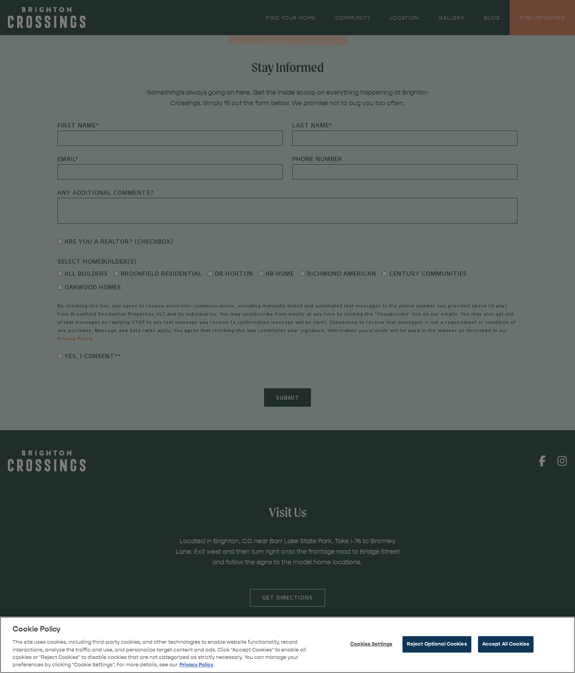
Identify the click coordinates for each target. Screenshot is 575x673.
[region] (287, 645)
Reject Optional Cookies (437, 644)
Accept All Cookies (505, 644)
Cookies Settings (371, 644)
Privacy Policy (196, 665)
